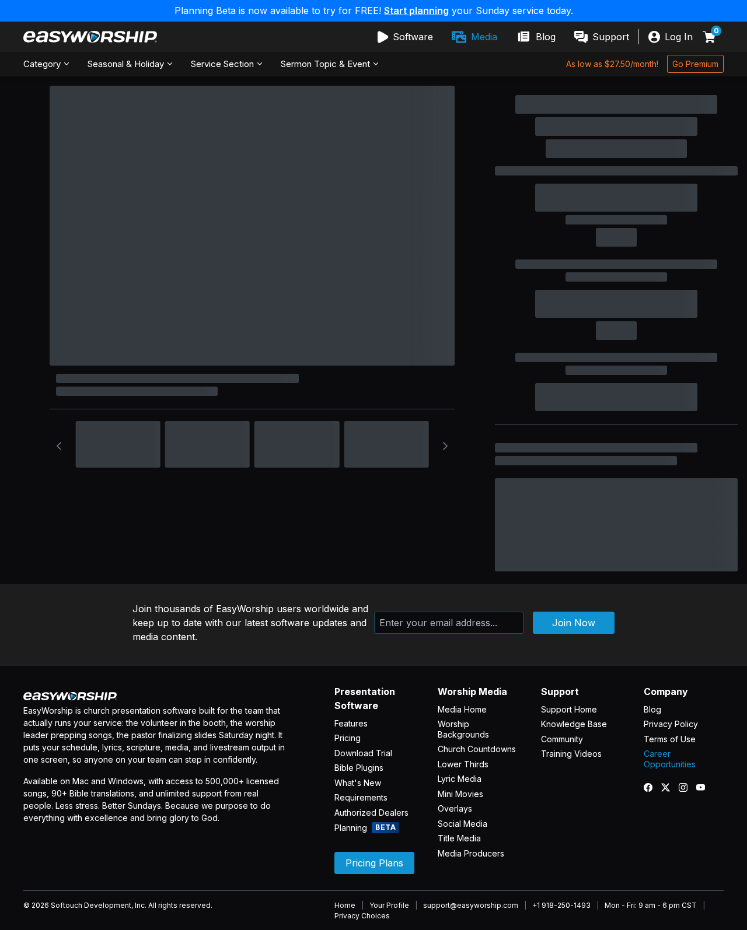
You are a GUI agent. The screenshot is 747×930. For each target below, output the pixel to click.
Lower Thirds (463, 764)
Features (351, 723)
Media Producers (471, 853)
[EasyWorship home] (90, 37)
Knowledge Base (574, 724)
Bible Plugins (358, 768)
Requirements (361, 797)
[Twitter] (670, 787)
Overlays (455, 808)
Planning (365, 828)
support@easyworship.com (470, 905)
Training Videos (571, 754)
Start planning (416, 10)
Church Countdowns (477, 749)
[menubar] (503, 37)
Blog (652, 709)
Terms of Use (670, 739)
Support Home (569, 709)
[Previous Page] (59, 446)
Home (344, 905)
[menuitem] (405, 37)
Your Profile (389, 905)
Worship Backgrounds (463, 729)
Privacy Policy (671, 724)
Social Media (462, 824)
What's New (357, 783)
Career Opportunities (670, 759)
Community (562, 739)
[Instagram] (687, 787)
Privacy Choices (362, 915)
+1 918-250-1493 (561, 905)
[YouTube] (705, 787)
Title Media (459, 838)
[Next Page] (445, 446)
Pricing (347, 738)
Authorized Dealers (371, 812)
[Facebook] (652, 787)
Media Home (462, 709)
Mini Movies (460, 794)
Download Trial (363, 753)
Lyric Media (459, 779)
